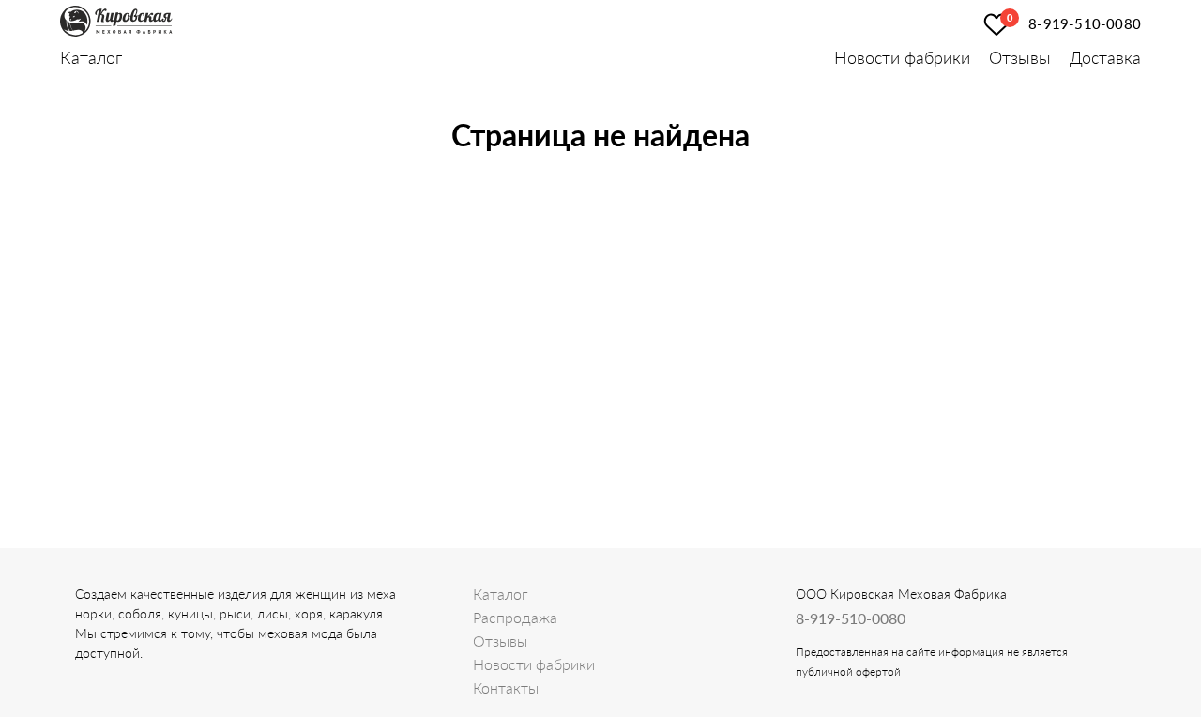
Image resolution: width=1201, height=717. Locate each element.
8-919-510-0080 (1084, 23)
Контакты (506, 687)
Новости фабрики (902, 57)
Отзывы (1020, 57)
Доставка (1105, 57)
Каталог (91, 57)
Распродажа (515, 617)
